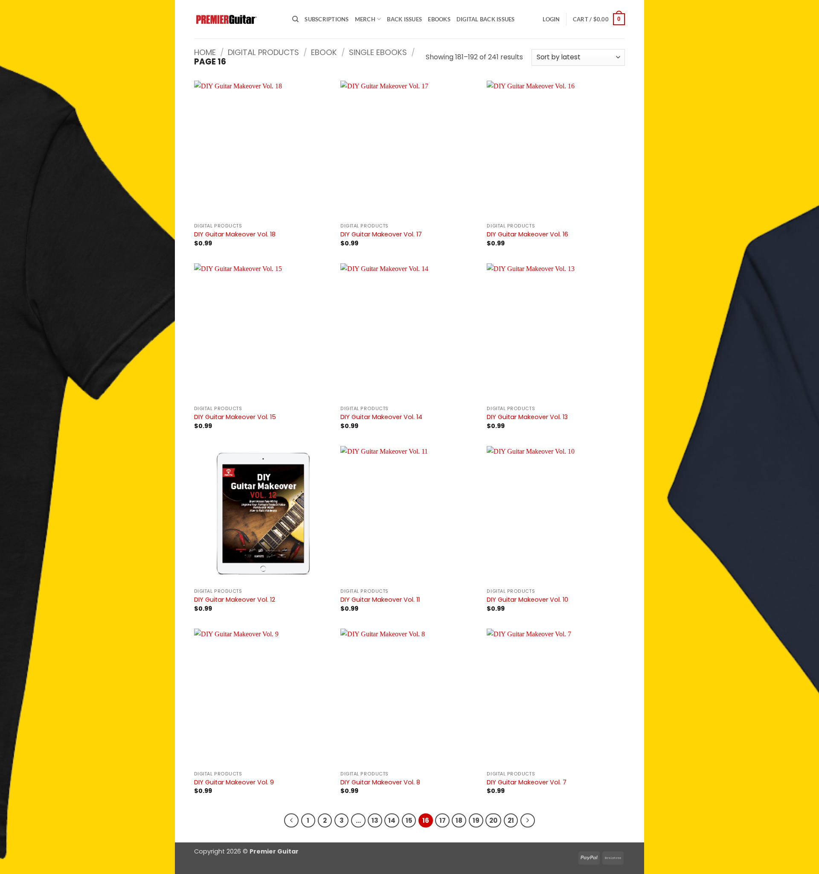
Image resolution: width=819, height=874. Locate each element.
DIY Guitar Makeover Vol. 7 (526, 782)
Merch (365, 19)
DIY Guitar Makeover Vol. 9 (234, 782)
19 (476, 820)
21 (511, 820)
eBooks (439, 19)
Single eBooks (378, 52)
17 (442, 820)
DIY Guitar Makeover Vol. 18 (235, 234)
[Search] (295, 19)
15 (409, 820)
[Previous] (291, 820)
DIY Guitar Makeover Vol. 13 (527, 417)
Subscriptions (327, 19)
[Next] (527, 820)
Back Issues (404, 19)
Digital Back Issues (485, 19)
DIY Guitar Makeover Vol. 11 (380, 600)
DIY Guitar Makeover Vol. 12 (234, 600)
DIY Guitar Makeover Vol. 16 (527, 234)
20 (493, 820)
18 (459, 820)
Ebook (324, 52)
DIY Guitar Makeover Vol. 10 (527, 600)
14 (391, 820)
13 (375, 820)
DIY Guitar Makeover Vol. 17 (381, 234)
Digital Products (263, 52)
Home (205, 52)
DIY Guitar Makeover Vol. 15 (235, 417)
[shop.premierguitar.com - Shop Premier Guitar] (236, 19)
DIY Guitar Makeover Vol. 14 (381, 417)
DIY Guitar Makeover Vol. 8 (380, 782)
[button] (551, 19)
